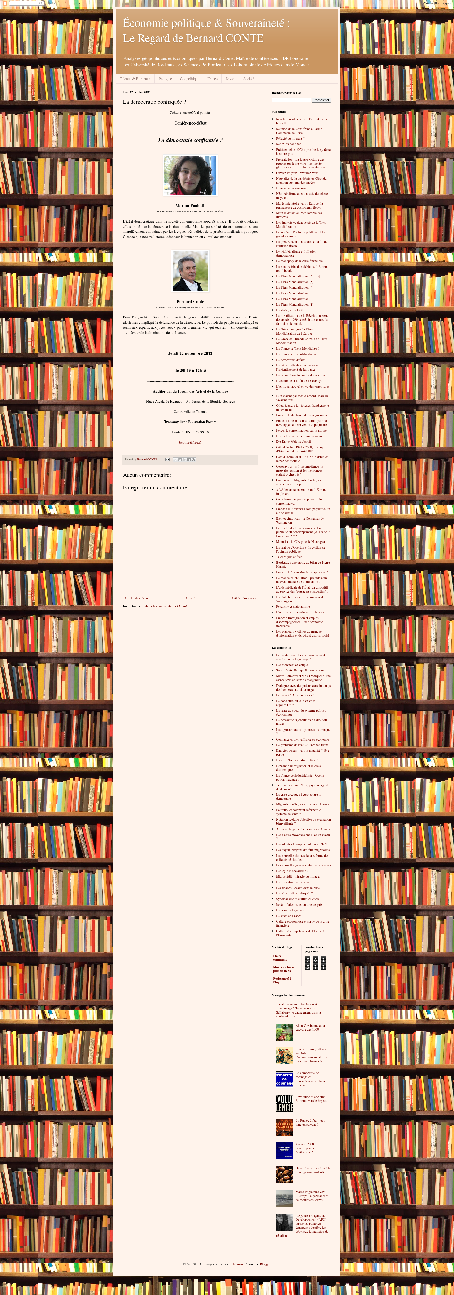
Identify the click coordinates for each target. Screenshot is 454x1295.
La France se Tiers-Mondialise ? (297, 348)
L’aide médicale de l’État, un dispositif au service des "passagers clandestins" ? (302, 589)
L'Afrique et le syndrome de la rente (300, 612)
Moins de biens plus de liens (283, 969)
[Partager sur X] (184, 459)
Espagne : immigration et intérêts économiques (298, 768)
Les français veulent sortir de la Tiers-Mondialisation (301, 224)
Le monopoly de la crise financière (299, 261)
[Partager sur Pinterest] (193, 459)
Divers (230, 78)
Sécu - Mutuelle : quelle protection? (300, 670)
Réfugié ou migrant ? (290, 138)
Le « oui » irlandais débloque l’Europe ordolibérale (302, 268)
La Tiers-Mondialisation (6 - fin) (298, 276)
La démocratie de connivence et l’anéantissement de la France (297, 367)
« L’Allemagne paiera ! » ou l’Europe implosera (301, 491)
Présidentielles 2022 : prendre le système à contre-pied (303, 151)
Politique (165, 78)
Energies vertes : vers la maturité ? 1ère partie (302, 752)
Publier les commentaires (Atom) (165, 606)
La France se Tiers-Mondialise (296, 354)
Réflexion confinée (288, 144)
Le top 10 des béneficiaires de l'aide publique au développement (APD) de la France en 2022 (303, 532)
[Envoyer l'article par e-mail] (167, 459)
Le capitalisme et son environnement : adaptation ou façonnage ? (301, 657)
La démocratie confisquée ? (294, 893)
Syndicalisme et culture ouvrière (297, 899)
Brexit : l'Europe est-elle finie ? (297, 760)
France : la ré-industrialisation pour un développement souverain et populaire (302, 422)
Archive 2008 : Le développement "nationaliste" (308, 1148)
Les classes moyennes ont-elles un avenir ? (303, 836)
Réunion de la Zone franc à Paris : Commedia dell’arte (299, 130)
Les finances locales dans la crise (298, 887)
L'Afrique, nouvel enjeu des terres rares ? (302, 388)
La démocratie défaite (290, 359)
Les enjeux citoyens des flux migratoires (303, 850)
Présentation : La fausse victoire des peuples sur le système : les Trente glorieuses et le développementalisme (301, 163)
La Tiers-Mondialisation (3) (295, 293)
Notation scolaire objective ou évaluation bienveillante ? (303, 821)
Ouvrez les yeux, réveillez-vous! (297, 172)
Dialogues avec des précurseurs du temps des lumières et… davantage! (303, 687)
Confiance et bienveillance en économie (302, 739)
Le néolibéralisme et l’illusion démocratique (296, 253)
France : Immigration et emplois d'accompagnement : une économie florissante (299, 622)
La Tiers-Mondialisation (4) (295, 287)
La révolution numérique (293, 882)
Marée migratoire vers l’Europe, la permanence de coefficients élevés (299, 205)
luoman (238, 1264)
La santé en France (288, 916)
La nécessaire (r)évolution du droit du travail (301, 722)
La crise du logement (290, 910)
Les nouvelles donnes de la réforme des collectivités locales (302, 857)
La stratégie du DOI (289, 310)
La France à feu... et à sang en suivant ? (310, 1122)
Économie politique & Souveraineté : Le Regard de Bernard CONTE (206, 30)
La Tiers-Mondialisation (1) (295, 304)
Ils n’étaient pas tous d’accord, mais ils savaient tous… (302, 397)
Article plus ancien (244, 598)
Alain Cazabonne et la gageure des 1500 (310, 1027)
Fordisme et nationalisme (293, 606)
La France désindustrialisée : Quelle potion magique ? (300, 777)
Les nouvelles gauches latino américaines (303, 865)
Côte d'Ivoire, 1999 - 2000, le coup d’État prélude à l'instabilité (299, 449)
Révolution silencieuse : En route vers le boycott (303, 121)
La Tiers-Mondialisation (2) (295, 298)
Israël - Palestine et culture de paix (299, 904)
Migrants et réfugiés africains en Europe (303, 804)
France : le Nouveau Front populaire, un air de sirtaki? (303, 510)
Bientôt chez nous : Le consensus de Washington (300, 599)
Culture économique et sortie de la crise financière (302, 923)
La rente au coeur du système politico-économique (301, 712)
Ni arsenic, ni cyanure (291, 188)
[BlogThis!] (180, 459)
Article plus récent (136, 598)
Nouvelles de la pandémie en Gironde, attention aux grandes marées (301, 180)
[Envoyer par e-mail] (175, 459)
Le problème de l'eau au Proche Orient (302, 744)
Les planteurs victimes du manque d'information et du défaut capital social (302, 633)
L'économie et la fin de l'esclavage (299, 380)
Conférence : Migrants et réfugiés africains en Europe (298, 482)
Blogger (265, 1264)
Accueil (190, 598)
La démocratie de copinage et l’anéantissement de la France (310, 1079)
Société (248, 78)
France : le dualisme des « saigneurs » (301, 415)
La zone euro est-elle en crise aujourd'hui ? (295, 702)
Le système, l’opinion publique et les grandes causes (300, 234)
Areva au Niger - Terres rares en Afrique (303, 829)
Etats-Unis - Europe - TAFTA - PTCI (301, 844)
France (212, 78)
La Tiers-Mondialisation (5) (295, 282)
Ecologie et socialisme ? (292, 870)
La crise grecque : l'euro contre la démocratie (298, 796)
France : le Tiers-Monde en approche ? (302, 572)
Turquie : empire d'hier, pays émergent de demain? (302, 787)
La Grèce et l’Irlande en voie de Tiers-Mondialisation (302, 340)
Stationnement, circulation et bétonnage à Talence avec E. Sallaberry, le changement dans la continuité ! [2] (298, 1010)
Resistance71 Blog (282, 980)
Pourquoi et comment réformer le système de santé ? (298, 812)
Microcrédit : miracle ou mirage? (298, 876)
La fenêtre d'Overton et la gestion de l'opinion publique (300, 549)
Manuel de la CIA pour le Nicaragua (300, 541)
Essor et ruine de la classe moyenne (299, 436)
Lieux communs (280, 957)
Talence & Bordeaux (135, 78)
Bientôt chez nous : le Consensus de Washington (300, 520)
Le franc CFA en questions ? (295, 695)
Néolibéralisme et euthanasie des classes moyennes (302, 195)
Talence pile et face (289, 556)
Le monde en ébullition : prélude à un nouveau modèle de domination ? (301, 580)
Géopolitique (189, 78)
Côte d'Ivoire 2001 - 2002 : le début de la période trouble (302, 459)
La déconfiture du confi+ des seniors (300, 375)
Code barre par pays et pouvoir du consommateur (299, 501)
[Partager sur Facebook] (189, 459)
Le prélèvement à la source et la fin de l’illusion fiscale (301, 243)
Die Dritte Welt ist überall (293, 441)
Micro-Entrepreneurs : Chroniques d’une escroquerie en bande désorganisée (303, 678)
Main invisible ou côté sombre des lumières (299, 214)
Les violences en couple (292, 664)
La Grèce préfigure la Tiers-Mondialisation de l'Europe (295, 331)
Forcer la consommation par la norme (301, 430)
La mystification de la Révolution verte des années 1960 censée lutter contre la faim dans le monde (302, 319)
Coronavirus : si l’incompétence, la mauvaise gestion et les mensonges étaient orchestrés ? (299, 470)
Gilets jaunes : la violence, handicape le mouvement (302, 407)
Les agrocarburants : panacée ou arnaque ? (303, 731)
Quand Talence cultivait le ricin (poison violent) (313, 1170)
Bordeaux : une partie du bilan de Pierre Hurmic (303, 564)
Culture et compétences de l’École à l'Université (300, 933)
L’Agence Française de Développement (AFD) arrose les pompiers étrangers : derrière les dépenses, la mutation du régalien (302, 1225)
